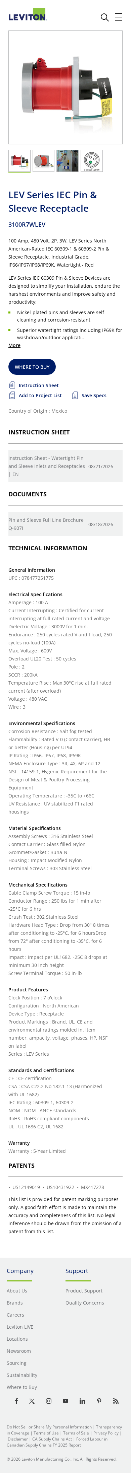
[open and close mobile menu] (119, 17)
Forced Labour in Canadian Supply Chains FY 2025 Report (57, 1442)
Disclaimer (18, 1439)
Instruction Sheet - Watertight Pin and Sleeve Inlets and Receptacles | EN (46, 466)
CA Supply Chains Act (52, 1439)
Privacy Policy (106, 1433)
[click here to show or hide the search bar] (105, 17)
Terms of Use (46, 1433)
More (14, 345)
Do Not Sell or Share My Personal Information (49, 1427)
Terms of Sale (76, 1433)
